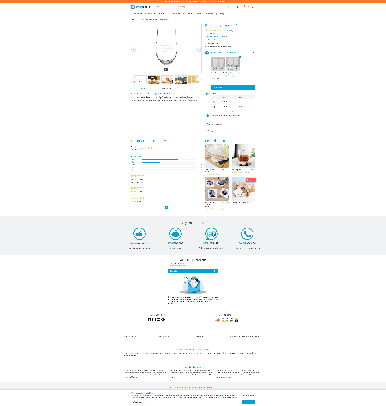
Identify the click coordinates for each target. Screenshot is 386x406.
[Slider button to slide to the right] (198, 49)
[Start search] (228, 7)
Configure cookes (137, 402)
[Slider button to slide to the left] (133, 49)
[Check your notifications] (248, 7)
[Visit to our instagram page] (154, 319)
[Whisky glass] (243, 156)
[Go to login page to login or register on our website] (244, 7)
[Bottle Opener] (217, 156)
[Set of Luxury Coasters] (217, 189)
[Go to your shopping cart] (252, 7)
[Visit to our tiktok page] (163, 319)
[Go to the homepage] (140, 7)
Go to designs (218, 88)
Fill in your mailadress (177, 263)
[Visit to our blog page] (158, 319)
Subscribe (173, 271)
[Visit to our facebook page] (149, 319)
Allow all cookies (248, 402)
